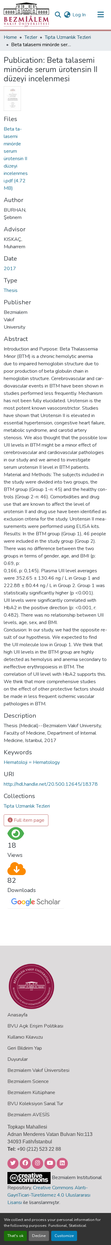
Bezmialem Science (28, 1081)
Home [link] (10, 37)
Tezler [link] (30, 37)
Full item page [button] (28, 820)
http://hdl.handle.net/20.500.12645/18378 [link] (51, 784)
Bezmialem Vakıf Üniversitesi (38, 1070)
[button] (26, 14)
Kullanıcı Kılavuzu (25, 1037)
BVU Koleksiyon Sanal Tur (35, 1103)
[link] (16, 158)
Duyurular (17, 1059)
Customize (64, 1236)
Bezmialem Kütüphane (31, 1092)
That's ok (15, 1236)
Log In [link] (79, 14)
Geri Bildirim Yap (24, 1048)
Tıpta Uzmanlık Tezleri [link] (68, 37)
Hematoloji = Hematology (32, 762)
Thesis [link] (11, 290)
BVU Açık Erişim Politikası (35, 1026)
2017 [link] (10, 268)
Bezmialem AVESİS (28, 1114)
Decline (39, 1236)
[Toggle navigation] (100, 15)
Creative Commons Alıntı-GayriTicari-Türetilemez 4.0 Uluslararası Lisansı (48, 1195)
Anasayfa (17, 1014)
